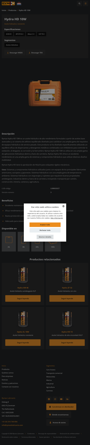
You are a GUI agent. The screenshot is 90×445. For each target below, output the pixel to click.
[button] (45, 237)
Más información (57, 218)
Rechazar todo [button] (45, 230)
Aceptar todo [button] (45, 225)
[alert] (45, 222)
